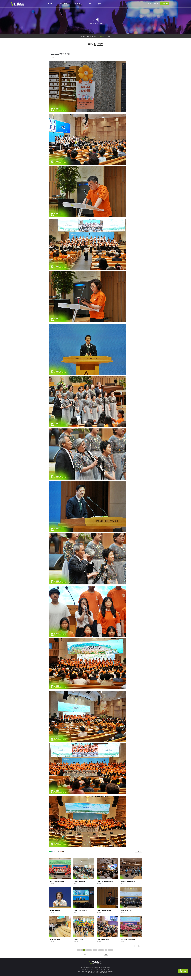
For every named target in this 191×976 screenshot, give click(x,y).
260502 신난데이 (78, 939)
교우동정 (83, 36)
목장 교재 (107, 36)
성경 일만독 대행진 (91, 36)
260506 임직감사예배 (126, 910)
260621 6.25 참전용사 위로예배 (105, 881)
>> (112, 950)
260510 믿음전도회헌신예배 (104, 910)
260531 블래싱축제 (55, 910)
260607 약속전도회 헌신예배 (128, 881)
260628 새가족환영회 (79, 881)
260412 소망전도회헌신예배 (128, 939)
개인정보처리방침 (103, 973)
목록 (141, 855)
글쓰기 (140, 946)
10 (106, 950)
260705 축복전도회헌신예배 (57, 881)
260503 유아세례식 (55, 939)
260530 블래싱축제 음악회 (80, 910)
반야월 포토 (101, 36)
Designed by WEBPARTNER (91, 973)
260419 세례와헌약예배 (103, 939)
